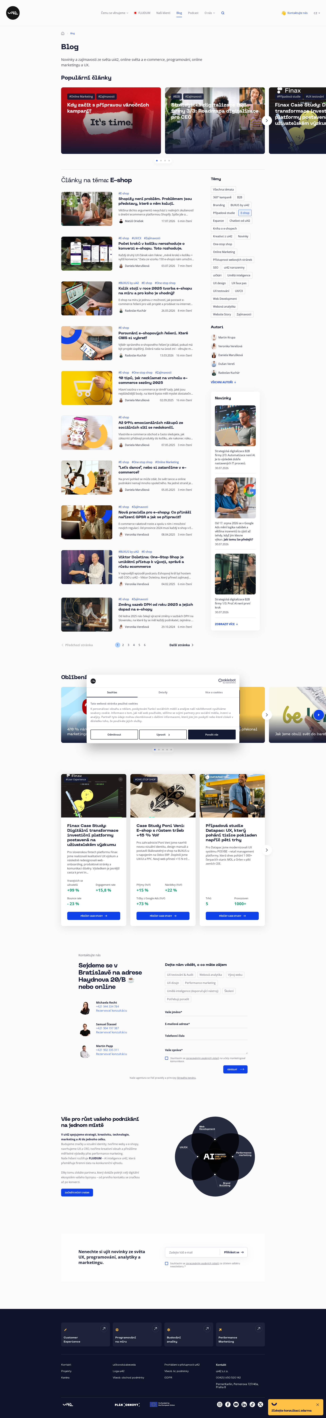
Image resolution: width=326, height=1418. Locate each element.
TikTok (252, 1404)
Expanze (218, 221)
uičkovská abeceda (124, 1364)
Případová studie (224, 213)
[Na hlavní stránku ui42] (13, 13)
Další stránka (179, 645)
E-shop (245, 213)
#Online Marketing (81, 96)
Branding (219, 205)
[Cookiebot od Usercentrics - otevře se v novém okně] (221, 681)
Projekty (66, 1371)
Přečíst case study (91, 915)
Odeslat (232, 1069)
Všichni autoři (222, 382)
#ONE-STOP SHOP (145, 779)
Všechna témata (223, 189)
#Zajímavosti (106, 96)
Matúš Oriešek (134, 221)
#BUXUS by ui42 (129, 283)
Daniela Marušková (137, 266)
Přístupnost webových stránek (232, 260)
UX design (219, 283)
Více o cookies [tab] (213, 692)
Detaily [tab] (163, 692)
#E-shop (124, 193)
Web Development (225, 299)
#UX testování (315, 96)
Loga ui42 (118, 1371)
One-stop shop (222, 244)
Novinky (243, 236)
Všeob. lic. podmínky (176, 1371)
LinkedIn (244, 1404)
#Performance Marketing (288, 779)
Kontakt (66, 1364)
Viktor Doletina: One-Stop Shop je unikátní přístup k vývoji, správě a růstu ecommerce (151, 562)
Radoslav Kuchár (135, 310)
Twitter (260, 1404)
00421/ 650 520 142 (228, 1377)
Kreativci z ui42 (222, 236)
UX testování (221, 291)
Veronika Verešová (137, 534)
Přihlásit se (231, 1252)
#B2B (176, 96)
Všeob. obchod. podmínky (128, 1377)
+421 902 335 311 (107, 1050)
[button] (114, 13)
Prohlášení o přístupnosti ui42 (182, 1364)
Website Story (222, 314)
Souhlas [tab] (112, 692)
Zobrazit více (225, 624)
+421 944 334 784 (107, 1006)
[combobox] (317, 13)
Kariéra (65, 1377)
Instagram (219, 1404)
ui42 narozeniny (234, 267)
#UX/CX (136, 238)
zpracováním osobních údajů (202, 1058)
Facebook (228, 1404)
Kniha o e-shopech (225, 228)
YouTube (236, 1404)
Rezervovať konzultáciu (111, 1010)
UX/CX (239, 291)
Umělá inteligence (238, 275)
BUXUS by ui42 (240, 205)
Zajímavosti (244, 314)
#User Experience (76, 779)
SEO (215, 267)
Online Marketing (224, 252)
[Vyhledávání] (223, 13)
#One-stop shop (165, 283)
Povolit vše (211, 734)
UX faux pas (239, 283)
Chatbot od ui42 (240, 221)
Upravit (161, 734)
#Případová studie (289, 96)
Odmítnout (114, 734)
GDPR (168, 1377)
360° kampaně (222, 197)
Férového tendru (186, 1077)
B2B (239, 197)
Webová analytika (224, 306)
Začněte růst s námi (77, 1192)
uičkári (217, 275)
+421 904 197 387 (107, 1028)
